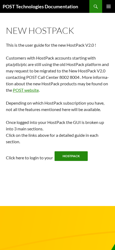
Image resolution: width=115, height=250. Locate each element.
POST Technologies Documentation (40, 6)
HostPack (71, 156)
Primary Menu (108, 6)
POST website (26, 90)
